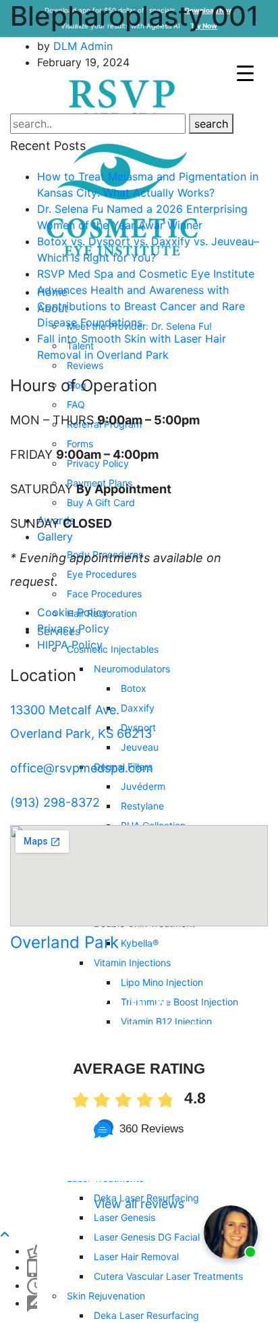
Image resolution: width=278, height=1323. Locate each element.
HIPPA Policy (70, 644)
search (211, 123)
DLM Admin (83, 46)
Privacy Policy (73, 628)
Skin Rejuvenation (106, 1295)
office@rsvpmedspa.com (81, 768)
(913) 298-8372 (55, 802)
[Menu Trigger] (245, 72)
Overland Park (64, 942)
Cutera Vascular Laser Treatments (168, 1276)
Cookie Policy (72, 612)
